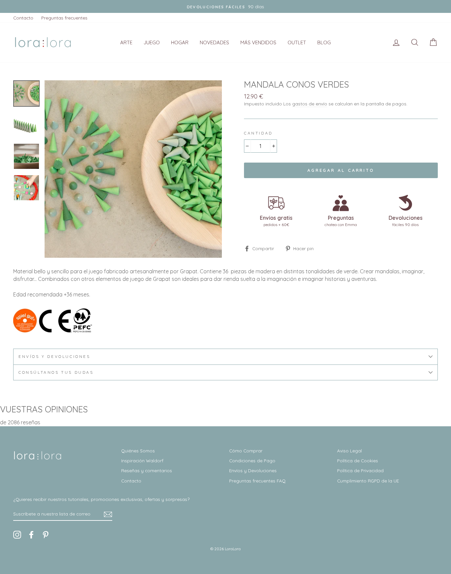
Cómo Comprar (245, 450)
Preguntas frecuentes (64, 17)
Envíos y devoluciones (54, 356)
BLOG (324, 42)
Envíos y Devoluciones (253, 470)
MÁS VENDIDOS (258, 42)
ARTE (126, 42)
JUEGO (152, 42)
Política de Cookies (357, 460)
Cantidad (258, 133)
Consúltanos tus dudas (56, 372)
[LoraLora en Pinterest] (46, 535)
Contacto (23, 17)
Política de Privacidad (360, 470)
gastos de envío (309, 103)
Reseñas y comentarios (146, 470)
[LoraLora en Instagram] (17, 535)
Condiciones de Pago (252, 460)
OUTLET (297, 42)
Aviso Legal (349, 450)
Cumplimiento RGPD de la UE (368, 480)
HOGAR (180, 42)
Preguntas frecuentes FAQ (257, 480)
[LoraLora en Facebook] (31, 535)
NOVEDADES (214, 42)
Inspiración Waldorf (142, 460)
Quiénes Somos (138, 450)
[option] (225, 6)
